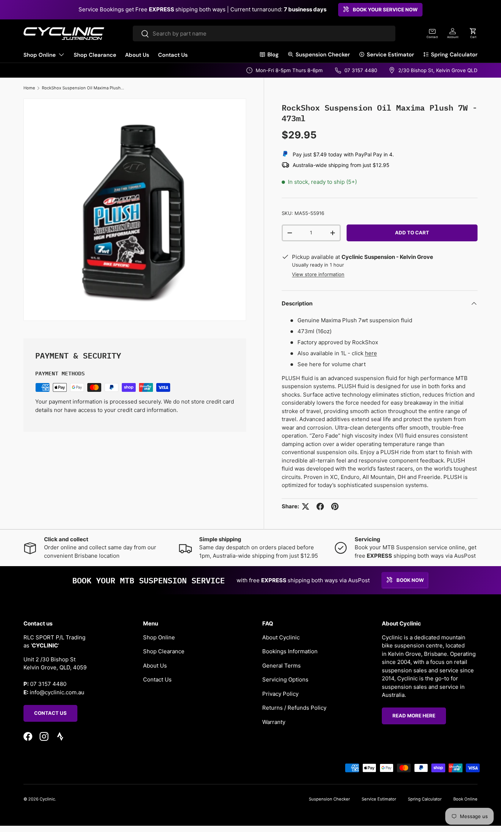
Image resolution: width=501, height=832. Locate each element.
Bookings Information (290, 651)
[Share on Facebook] (320, 506)
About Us (137, 55)
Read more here (413, 715)
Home (29, 87)
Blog (273, 54)
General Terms (281, 665)
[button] (473, 33)
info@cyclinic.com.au (57, 691)
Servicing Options (285, 679)
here (371, 353)
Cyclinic (47, 799)
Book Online (465, 799)
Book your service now (385, 9)
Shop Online (39, 55)
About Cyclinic (281, 637)
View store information (318, 274)
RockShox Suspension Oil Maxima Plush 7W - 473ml (83, 87)
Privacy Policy (280, 693)
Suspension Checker (323, 54)
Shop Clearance (95, 55)
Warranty (273, 721)
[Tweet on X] (305, 506)
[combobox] (264, 33)
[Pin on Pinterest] (335, 506)
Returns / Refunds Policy (294, 707)
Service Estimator (390, 54)
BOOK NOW (410, 580)
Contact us (50, 713)
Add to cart (412, 232)
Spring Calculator (454, 54)
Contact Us (173, 55)
